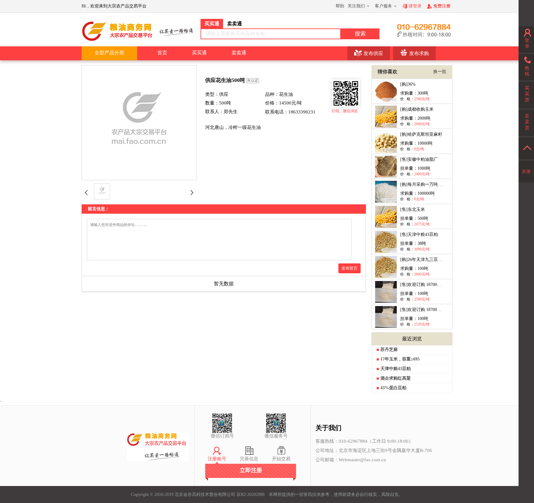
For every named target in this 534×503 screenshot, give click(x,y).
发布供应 (373, 53)
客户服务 (383, 6)
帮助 (340, 6)
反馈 (526, 171)
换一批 (439, 71)
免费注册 (442, 6)
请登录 (415, 6)
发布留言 (349, 268)
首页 (162, 52)
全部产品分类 (109, 52)
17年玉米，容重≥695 (400, 359)
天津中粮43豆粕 (395, 368)
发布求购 (419, 53)
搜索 (360, 34)
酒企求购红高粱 (395, 378)
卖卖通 (238, 52)
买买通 (199, 52)
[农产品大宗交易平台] (137, 31)
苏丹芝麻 (389, 349)
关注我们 (356, 6)
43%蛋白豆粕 (393, 388)
